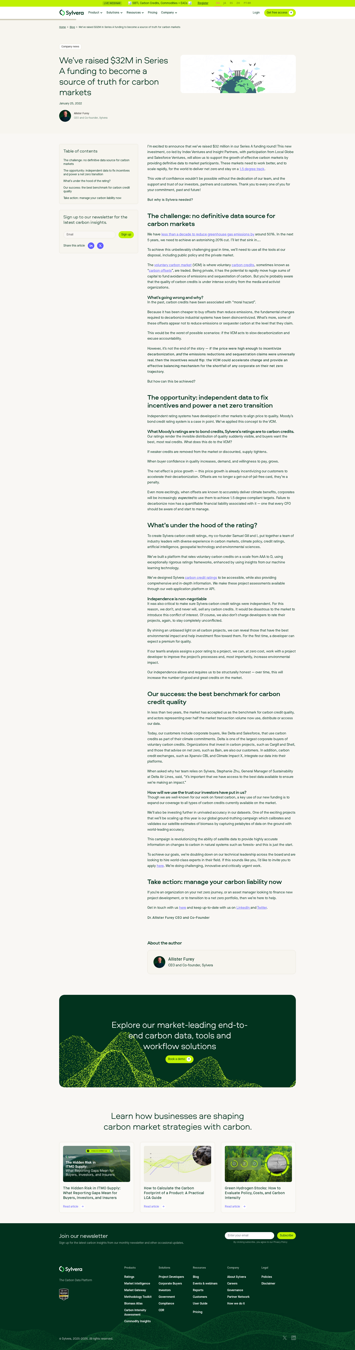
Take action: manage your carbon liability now (92, 198)
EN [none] (218, 3)
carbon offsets (160, 271)
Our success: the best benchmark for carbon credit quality (96, 189)
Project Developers (171, 1277)
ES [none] (231, 3)
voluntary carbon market (173, 265)
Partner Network (238, 1297)
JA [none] (224, 3)
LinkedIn (243, 908)
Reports (198, 1290)
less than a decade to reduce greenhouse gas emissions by (207, 234)
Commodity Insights (137, 1321)
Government (167, 1297)
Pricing (197, 1312)
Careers (232, 1283)
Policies (266, 1277)
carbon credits (243, 265)
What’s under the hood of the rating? (87, 181)
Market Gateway (135, 1290)
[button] (95, 13)
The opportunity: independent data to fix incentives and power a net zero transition (96, 172)
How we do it (236, 1303)
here (160, 866)
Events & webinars (205, 1283)
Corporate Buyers (170, 1283)
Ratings (129, 1277)
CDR (161, 1310)
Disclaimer (268, 1283)
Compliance (166, 1303)
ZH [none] (238, 3)
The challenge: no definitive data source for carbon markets (96, 162)
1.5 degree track (252, 169)
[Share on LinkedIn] (91, 245)
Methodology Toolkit (138, 1297)
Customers (200, 1297)
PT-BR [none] (247, 3)
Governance (235, 1290)
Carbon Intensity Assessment (135, 1312)
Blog (196, 1277)
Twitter (262, 908)
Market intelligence (137, 1283)
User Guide (200, 1303)
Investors (165, 1290)
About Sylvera (236, 1277)
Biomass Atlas (133, 1303)
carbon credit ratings (201, 578)
